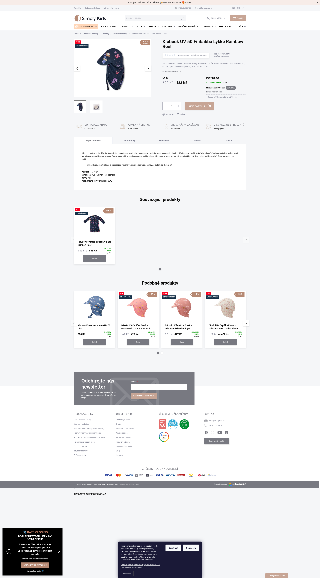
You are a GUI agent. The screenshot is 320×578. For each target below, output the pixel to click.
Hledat (182, 18)
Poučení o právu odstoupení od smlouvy (89, 437)
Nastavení (127, 574)
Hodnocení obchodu (92, 8)
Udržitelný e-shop (123, 420)
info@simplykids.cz (217, 420)
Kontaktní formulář (216, 441)
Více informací (137, 567)
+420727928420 (215, 425)
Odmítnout (173, 548)
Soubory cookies (80, 446)
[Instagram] (212, 432)
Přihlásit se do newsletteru (143, 396)
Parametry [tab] (129, 140)
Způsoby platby (80, 455)
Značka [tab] (228, 140)
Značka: (221, 56)
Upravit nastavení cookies (129, 484)
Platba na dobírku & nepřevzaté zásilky (89, 429)
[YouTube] (219, 432)
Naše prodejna (122, 433)
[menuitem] (86, 26)
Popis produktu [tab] (93, 140)
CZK (238, 8)
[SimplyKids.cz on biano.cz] (162, 424)
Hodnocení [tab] (164, 140)
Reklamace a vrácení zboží (84, 442)
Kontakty (77, 8)
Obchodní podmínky (82, 424)
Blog (118, 451)
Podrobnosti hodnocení (199, 55)
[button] (160, 269)
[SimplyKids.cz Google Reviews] (164, 436)
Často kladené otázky (82, 420)
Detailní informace (170, 72)
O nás (118, 424)
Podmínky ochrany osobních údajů (133, 565)
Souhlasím (191, 548)
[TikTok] (226, 432)
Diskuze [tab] (197, 140)
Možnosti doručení (214, 92)
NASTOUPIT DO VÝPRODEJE (35, 565)
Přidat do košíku (197, 106)
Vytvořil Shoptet (220, 484)
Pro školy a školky (123, 442)
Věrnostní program (111, 8)
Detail (94, 258)
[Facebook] (206, 432)
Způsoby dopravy (81, 451)
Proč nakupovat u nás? (125, 429)
